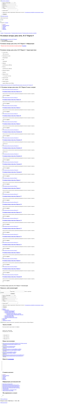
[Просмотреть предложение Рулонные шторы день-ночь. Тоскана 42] (10, 161)
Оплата (4, 27)
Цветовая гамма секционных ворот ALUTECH (11, 387)
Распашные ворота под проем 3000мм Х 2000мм (11, 350)
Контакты (4, 29)
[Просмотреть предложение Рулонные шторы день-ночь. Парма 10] (10, 113)
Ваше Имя (12, 291)
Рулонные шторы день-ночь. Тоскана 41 (12, 172)
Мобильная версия (3, 402)
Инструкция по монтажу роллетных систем (11, 384)
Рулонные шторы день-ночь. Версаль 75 (12, 212)
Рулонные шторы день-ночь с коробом (14, 313)
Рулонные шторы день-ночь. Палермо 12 (12, 156)
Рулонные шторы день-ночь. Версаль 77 (12, 196)
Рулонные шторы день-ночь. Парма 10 (12, 115)
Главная (4, 24)
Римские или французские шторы (11, 317)
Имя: (3, 7)
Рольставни (5, 318)
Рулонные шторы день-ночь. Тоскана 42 (12, 164)
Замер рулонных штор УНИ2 (8, 390)
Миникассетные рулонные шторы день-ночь (15, 314)
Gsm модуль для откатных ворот (9, 347)
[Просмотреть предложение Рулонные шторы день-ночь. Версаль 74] (10, 218)
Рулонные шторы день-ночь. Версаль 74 (12, 220)
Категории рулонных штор (8, 383)
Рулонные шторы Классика (10, 310)
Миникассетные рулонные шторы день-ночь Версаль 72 (13, 355)
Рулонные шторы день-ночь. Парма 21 (12, 99)
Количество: (5, 298)
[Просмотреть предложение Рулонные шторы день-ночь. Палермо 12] (10, 153)
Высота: (4, 4)
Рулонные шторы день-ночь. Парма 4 (11, 188)
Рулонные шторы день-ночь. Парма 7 (11, 252)
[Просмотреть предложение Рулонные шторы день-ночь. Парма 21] (10, 97)
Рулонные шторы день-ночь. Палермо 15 (12, 139)
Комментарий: (5, 10)
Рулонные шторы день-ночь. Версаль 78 (12, 91)
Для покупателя (5, 388)
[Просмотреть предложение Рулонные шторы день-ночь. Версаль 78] (10, 89)
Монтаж (4, 28)
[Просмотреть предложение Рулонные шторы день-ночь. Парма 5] (10, 266)
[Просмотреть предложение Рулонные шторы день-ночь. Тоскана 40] (10, 274)
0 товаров (6, 22)
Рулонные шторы (6, 309)
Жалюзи (4, 308)
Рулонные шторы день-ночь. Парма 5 (11, 268)
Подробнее (24, 45)
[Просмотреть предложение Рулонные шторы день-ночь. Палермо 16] (10, 129)
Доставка (4, 26)
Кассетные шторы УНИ (9, 315)
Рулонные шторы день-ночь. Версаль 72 (12, 236)
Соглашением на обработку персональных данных (34, 12)
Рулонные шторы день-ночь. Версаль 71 (12, 244)
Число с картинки (28, 291)
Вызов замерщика (6, 25)
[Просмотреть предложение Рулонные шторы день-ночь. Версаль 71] (10, 242)
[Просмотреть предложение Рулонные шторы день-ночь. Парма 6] (10, 258)
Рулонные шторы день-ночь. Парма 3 (11, 180)
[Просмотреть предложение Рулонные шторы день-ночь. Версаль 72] (10, 234)
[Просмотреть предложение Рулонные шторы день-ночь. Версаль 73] (10, 226)
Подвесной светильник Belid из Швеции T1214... (12, 344)
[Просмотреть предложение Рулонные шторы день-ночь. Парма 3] (10, 178)
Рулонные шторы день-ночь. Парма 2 (11, 107)
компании (11, 359)
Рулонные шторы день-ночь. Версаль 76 (12, 204)
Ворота (4, 319)
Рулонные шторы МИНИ (9, 311)
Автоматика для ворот (7, 320)
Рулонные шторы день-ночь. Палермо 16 (12, 131)
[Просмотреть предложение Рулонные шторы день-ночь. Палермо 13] (10, 145)
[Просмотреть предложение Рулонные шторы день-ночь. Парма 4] (10, 186)
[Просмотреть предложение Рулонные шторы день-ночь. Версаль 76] (10, 202)
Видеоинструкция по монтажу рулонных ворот (11, 385)
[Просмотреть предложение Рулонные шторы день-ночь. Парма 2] (10, 105)
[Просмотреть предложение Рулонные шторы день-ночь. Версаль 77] (10, 194)
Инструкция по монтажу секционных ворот (11, 386)
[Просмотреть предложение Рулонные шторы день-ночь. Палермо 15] (10, 137)
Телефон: (4, 8)
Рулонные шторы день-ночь (10, 312)
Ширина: (4, 3)
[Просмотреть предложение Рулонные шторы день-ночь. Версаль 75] (10, 210)
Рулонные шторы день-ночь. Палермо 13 (12, 147)
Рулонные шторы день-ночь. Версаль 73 (12, 228)
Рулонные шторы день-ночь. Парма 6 (11, 260)
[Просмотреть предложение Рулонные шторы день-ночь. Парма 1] (10, 121)
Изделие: (4, 2)
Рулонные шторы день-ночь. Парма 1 (11, 123)
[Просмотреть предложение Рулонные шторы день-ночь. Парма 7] (10, 250)
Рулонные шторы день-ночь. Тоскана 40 (12, 276)
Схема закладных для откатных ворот (9, 389)
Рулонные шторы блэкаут (9, 316)
